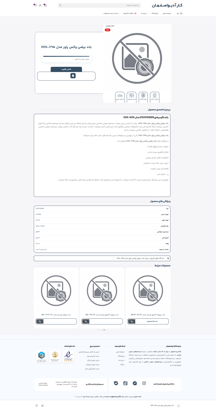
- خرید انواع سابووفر (93, 364)
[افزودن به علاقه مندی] (36, 405)
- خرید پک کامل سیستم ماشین (89, 352)
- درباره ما (122, 360)
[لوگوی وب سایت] (167, 5)
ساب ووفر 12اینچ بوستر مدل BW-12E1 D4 (102, 314)
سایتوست (78, 396)
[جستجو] (60, 5)
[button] (35, 297)
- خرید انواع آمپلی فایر (92, 369)
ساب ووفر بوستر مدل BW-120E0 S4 (56, 314)
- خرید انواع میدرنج (93, 356)
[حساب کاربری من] (40, 5)
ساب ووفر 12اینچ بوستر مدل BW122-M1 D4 (148, 314)
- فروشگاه (121, 356)
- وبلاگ (122, 364)
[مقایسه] (42, 405)
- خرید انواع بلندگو (93, 360)
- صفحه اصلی (120, 352)
